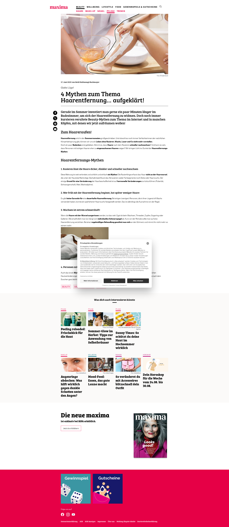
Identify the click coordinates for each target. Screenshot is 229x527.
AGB (81, 522)
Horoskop (147, 355)
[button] (55, 113)
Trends (121, 11)
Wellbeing (93, 7)
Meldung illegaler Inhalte (126, 522)
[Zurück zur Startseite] (59, 7)
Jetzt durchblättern (71, 428)
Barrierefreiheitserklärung (147, 522)
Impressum (102, 522)
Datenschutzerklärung (69, 522)
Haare (79, 11)
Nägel (101, 11)
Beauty (80, 7)
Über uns (111, 522)
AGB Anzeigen (90, 522)
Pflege (111, 11)
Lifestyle (107, 7)
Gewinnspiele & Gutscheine (140, 7)
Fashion (119, 355)
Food (118, 7)
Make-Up (90, 11)
